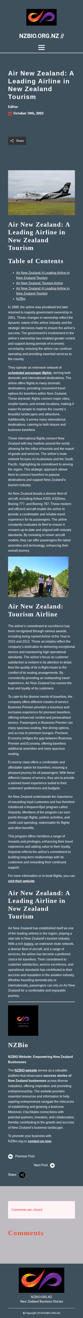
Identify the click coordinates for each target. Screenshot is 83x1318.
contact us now (39, 1141)
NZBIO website (26, 1070)
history (28, 943)
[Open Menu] (41, 47)
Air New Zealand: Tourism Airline (39, 283)
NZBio (20, 298)
